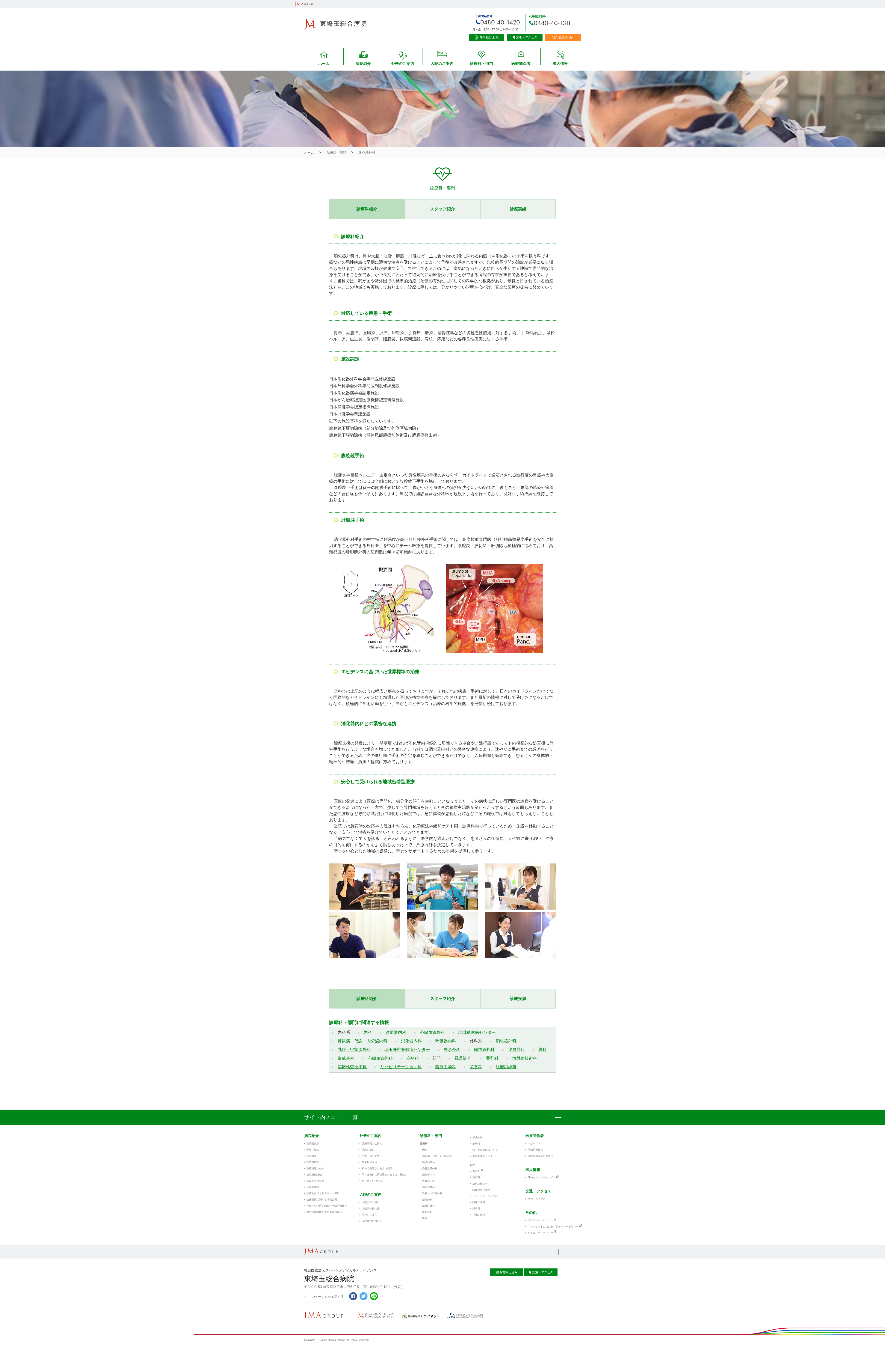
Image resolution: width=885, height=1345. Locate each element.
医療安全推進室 (315, 1180)
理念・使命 (313, 1149)
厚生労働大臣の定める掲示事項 (324, 1212)
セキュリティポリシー (540, 1232)
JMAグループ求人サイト (542, 1177)
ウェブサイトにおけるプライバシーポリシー (553, 1226)
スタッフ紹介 (442, 209)
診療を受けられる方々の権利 (323, 1193)
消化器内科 (411, 1041)
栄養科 (476, 1067)
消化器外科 (506, 1041)
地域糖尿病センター (477, 1032)
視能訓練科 (506, 1067)
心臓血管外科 (432, 1032)
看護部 (460, 1058)
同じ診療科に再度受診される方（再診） (384, 1174)
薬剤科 (492, 1058)
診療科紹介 (367, 209)
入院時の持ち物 (371, 1208)
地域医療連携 (535, 1149)
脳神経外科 (484, 1049)
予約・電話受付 (371, 1156)
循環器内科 (396, 1032)
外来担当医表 (369, 1162)
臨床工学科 (445, 1067)
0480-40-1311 (552, 23)
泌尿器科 (516, 1049)
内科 (368, 1032)
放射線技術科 (524, 1058)
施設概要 (312, 1156)
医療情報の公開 (315, 1168)
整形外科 (452, 1049)
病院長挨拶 (313, 1143)
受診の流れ (368, 1149)
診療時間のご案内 (372, 1143)
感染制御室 (313, 1187)
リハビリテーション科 (401, 1067)
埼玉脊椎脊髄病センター (407, 1049)
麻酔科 (412, 1058)
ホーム (309, 152)
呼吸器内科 (445, 1041)
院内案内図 (313, 1162)
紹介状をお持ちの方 (373, 1180)
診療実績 (518, 209)
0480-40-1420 (500, 22)
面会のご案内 (369, 1214)
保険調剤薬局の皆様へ (540, 1156)
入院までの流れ (371, 1202)
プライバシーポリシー (540, 1220)
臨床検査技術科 (352, 1067)
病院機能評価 (314, 1174)
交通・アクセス (537, 1198)
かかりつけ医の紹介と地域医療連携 (327, 1205)
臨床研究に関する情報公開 (322, 1199)
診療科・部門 (336, 152)
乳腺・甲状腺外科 (354, 1049)
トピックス (534, 1143)
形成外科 (346, 1058)
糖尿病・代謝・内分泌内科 (362, 1041)
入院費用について (372, 1221)
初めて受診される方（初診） (378, 1168)
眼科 (542, 1049)
